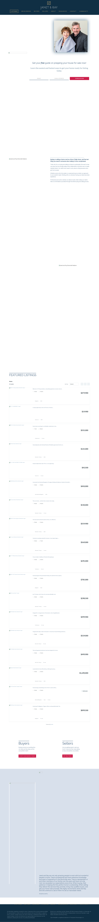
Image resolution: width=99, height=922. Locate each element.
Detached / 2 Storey (38, 457)
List (85, 384)
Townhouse (37, 569)
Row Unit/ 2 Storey (38, 643)
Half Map (88, 384)
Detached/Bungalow (38, 699)
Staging (45, 904)
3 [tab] (21, 403)
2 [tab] (19, 403)
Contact (73, 11)
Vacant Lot (36, 419)
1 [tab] (17, 403)
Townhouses (37, 625)
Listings (14, 11)
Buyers (36, 11)
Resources (63, 11)
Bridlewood (26, 11)
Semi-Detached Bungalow (39, 494)
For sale (43, 438)
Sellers (45, 11)
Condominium (37, 438)
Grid (82, 384)
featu (44, 699)
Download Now (79, 78)
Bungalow (36, 401)
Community (83, 11)
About (53, 11)
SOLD (41, 401)
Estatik (52, 724)
